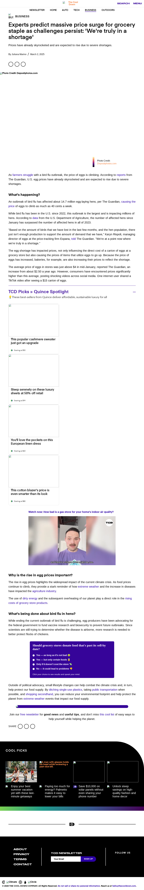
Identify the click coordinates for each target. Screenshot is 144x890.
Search (123, 3)
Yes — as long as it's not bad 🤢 (53, 655)
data (35, 218)
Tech (77, 10)
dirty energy (30, 598)
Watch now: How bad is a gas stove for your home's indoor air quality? (71, 512)
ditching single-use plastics (65, 689)
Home (53, 10)
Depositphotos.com (106, 163)
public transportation (104, 689)
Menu (137, 3)
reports (121, 174)
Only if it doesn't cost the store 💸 (54, 664)
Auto (65, 10)
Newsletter (37, 10)
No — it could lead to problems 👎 (54, 669)
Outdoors (108, 10)
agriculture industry (44, 591)
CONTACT (23, 864)
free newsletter (29, 714)
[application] (72, 540)
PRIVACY (21, 854)
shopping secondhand (39, 694)
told (73, 238)
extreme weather (88, 586)
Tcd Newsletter (66, 853)
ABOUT (20, 849)
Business (90, 10)
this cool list (107, 714)
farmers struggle (23, 174)
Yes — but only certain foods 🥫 (53, 660)
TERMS (20, 859)
